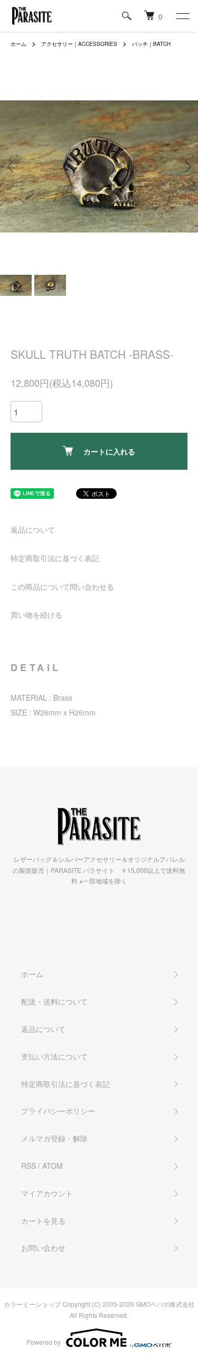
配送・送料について (54, 1001)
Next (186, 166)
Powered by (43, 1341)
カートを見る (43, 1220)
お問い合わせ (43, 1247)
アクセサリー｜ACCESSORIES (79, 44)
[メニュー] (182, 16)
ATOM (52, 1165)
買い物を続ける (36, 614)
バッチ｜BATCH (151, 44)
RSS (28, 1165)
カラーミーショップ (32, 1303)
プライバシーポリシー (58, 1110)
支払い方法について (54, 1056)
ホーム (18, 44)
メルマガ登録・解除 (54, 1138)
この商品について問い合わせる (62, 586)
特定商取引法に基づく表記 (55, 558)
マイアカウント (47, 1193)
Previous (12, 166)
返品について (33, 529)
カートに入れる (109, 451)
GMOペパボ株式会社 (165, 1303)
